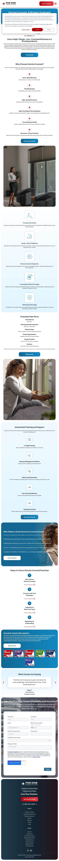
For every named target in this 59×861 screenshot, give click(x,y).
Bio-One (29, 834)
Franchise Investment (29, 818)
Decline (49, 29)
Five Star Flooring (29, 842)
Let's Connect (46, 3)
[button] (3, 683)
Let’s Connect (12, 558)
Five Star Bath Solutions (29, 840)
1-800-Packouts (29, 848)
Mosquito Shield (29, 846)
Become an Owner (29, 141)
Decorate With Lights (29, 838)
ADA (33, 859)
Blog (29, 826)
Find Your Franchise (29, 814)
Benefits (29, 820)
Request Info (29, 354)
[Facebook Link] (28, 853)
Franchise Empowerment (29, 816)
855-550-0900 (30, 806)
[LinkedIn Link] (31, 853)
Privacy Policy (37, 21)
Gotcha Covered (29, 844)
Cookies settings (26, 29)
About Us (29, 822)
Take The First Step (29, 801)
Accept (37, 29)
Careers (29, 824)
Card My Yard (29, 836)
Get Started (29, 55)
